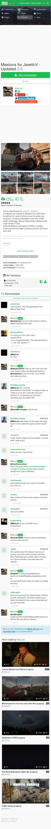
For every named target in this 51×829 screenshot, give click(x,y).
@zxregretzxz (16, 321)
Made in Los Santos (9, 821)
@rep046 (14, 573)
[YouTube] (19, 91)
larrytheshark (15, 480)
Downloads (10, 200)
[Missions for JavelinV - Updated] (25, 157)
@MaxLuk (14, 354)
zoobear (13, 494)
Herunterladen (27, 75)
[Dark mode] (44, 3)
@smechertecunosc (18, 464)
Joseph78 (14, 435)
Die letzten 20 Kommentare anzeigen (25, 298)
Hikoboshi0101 (16, 332)
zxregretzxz (15, 304)
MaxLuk (19, 88)
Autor (20, 318)
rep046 (13, 549)
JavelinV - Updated (30, 211)
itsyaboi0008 (15, 520)
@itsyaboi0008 (16, 537)
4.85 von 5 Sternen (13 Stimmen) (11, 205)
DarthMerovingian (17, 385)
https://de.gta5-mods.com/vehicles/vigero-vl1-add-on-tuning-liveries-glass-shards (28, 467)
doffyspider (15, 508)
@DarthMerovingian (18, 409)
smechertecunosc (17, 449)
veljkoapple (15, 592)
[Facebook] (16, 91)
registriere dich (9, 631)
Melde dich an (33, 629)
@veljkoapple (16, 614)
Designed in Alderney (9, 818)
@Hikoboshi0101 (17, 368)
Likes (21, 200)
